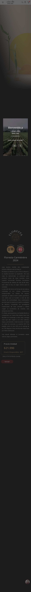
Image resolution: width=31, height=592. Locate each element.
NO (14, 146)
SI (20, 146)
